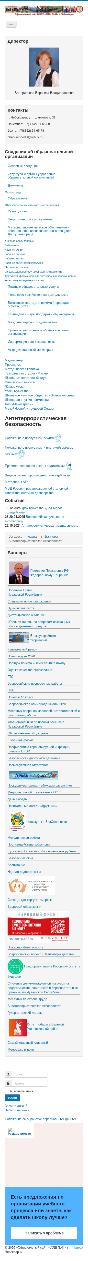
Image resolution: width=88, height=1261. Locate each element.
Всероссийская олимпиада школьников (37, 703)
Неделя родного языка (24, 871)
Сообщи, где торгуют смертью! (31, 899)
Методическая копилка (22, 369)
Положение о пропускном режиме (30, 437)
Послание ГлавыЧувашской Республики (25, 592)
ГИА (11, 690)
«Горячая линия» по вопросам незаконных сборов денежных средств (39, 623)
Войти (12, 1097)
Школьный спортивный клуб (25, 377)
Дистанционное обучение (26, 614)
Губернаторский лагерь (25, 1012)
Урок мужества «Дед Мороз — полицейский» (35, 509)
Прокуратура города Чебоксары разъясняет (40, 785)
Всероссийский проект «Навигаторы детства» (41, 954)
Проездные (13, 364)
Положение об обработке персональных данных (40, 1118)
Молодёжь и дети (21, 1049)
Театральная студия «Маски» (27, 373)
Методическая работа (24, 837)
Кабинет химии (14, 258)
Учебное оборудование (19, 241)
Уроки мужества (17, 391)
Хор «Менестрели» (19, 404)
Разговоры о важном (20, 382)
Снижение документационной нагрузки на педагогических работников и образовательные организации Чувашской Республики (43, 987)
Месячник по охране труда (27, 998)
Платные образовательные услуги (33, 286)
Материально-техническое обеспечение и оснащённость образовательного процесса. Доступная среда (40, 230)
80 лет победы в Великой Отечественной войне (45, 1026)
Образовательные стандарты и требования (32, 205)
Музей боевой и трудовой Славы (29, 408)
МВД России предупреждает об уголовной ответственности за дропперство (36, 490)
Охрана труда (13, 192)
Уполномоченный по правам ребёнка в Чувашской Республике (36, 724)
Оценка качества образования (30, 669)
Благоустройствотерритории (43, 637)
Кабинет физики (15, 254)
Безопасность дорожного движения (34, 758)
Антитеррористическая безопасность (35, 1005)
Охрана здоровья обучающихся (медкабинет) (33, 271)
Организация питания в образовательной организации (38, 332)
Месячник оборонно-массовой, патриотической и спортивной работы (44, 712)
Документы (16, 185)
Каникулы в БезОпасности (47, 821)
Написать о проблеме (44, 1233)
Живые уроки (14, 386)
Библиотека (12, 245)
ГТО (10, 676)
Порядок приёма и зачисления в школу (37, 662)
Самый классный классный (28, 1042)
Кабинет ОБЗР (14, 249)
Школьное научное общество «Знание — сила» (40, 395)
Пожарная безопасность (25, 947)
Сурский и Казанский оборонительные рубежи (42, 851)
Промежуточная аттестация (28, 764)
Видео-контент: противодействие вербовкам (37, 475)
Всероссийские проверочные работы (35, 683)
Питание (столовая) (17, 267)
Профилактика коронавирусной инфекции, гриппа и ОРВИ (39, 748)
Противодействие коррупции (29, 844)
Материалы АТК (17, 481)
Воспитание (16, 864)
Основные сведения (23, 165)
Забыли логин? (16, 1105)
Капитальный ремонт (23, 649)
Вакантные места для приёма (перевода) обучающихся (38, 304)
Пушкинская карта (21, 608)
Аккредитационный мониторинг (31, 349)
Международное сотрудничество (32, 322)
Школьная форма (20, 740)
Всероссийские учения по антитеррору (34, 518)
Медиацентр (14, 360)
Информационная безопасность (31, 341)
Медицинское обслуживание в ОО (33, 792)
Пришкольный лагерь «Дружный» (32, 805)
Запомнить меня (21, 1091)
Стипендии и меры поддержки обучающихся (41, 314)
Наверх (77, 1247)
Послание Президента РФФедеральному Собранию (49, 572)
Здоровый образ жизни (24, 906)
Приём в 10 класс (21, 697)
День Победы (17, 799)
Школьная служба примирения (27, 399)
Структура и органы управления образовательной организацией (31, 175)
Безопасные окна (20, 858)
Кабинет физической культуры (24, 263)
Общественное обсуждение (28, 733)
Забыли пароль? (17, 1110)
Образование (17, 198)
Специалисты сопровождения (29, 601)
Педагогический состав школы (30, 219)
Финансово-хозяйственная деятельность (38, 294)
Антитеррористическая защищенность (50, 525)
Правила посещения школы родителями (35, 465)
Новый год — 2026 (21, 656)
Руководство (17, 211)
